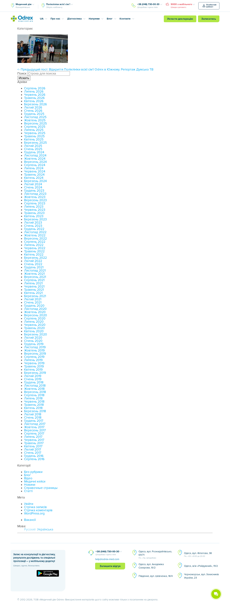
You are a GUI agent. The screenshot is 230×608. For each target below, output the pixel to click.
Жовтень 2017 (34, 427)
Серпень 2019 (34, 357)
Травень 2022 (34, 251)
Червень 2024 (34, 171)
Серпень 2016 (34, 459)
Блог (109, 18)
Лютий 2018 (32, 414)
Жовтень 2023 (34, 197)
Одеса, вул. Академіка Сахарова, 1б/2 (151, 566)
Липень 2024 (33, 168)
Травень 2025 (34, 136)
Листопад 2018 (35, 386)
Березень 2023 (35, 219)
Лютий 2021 (32, 299)
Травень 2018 (34, 405)
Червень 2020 (34, 325)
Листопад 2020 (35, 309)
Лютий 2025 (33, 146)
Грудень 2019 (33, 344)
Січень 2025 (33, 149)
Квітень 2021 (33, 293)
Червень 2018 (34, 402)
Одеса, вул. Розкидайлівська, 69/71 (155, 554)
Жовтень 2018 (34, 389)
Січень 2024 (33, 187)
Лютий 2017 (32, 450)
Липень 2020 (34, 322)
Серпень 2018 (34, 395)
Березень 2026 (35, 104)
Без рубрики (33, 472)
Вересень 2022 (35, 239)
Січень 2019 (32, 379)
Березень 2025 (35, 143)
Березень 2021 (35, 296)
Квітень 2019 (33, 370)
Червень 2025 (34, 133)
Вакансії (30, 520)
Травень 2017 (34, 443)
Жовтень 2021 (34, 274)
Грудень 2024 (34, 152)
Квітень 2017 (33, 446)
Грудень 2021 (33, 267)
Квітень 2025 (33, 139)
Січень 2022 (33, 264)
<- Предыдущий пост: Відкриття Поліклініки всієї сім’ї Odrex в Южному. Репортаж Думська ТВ (85, 69)
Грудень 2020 (34, 306)
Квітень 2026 (33, 101)
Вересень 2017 (35, 430)
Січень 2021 (32, 303)
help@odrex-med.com (107, 559)
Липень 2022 (33, 245)
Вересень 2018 (35, 392)
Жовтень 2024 (34, 159)
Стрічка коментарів (38, 510)
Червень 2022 (34, 248)
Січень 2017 (32, 453)
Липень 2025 (33, 130)
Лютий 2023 (33, 223)
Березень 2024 (35, 181)
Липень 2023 (33, 207)
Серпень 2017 (34, 434)
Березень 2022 (35, 258)
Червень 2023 (34, 210)
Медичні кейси (34, 482)
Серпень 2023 (34, 203)
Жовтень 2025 (34, 120)
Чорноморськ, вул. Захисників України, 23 (201, 576)
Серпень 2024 (34, 165)
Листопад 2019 (35, 347)
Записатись (208, 19)
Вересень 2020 (35, 315)
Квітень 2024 (33, 178)
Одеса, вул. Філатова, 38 (198, 554)
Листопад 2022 (35, 232)
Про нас (55, 18)
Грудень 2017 (33, 421)
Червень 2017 (34, 440)
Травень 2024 (34, 175)
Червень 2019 (34, 363)
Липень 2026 (33, 92)
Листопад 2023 (35, 194)
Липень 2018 (33, 398)
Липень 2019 (33, 360)
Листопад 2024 (35, 155)
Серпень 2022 (34, 242)
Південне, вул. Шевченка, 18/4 (156, 576)
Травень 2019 (34, 366)
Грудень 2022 (34, 229)
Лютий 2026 (33, 108)
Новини (29, 485)
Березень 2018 (35, 411)
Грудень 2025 (34, 114)
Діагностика (74, 18)
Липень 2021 (33, 283)
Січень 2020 (33, 341)
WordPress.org (34, 513)
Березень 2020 (35, 334)
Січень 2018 (32, 418)
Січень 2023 (33, 226)
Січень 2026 (33, 111)
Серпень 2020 (34, 318)
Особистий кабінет (211, 6)
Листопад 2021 (35, 271)
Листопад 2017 (34, 424)
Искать (24, 78)
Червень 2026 (34, 95)
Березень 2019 (35, 373)
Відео (28, 478)
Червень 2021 (34, 287)
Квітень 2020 (34, 331)
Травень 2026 (34, 98)
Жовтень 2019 (34, 350)
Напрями (94, 18)
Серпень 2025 (34, 127)
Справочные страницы (41, 488)
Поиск (21, 74)
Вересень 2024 (35, 162)
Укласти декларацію (180, 19)
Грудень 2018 (33, 382)
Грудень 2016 (33, 456)
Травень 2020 (34, 328)
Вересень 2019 (35, 354)
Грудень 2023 (34, 191)
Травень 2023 (34, 213)
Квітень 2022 (33, 255)
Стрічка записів (35, 507)
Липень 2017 (33, 437)
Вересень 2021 (35, 277)
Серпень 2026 (34, 88)
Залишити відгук (110, 566)
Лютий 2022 (33, 261)
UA (41, 18)
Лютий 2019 (32, 376)
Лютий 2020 (33, 338)
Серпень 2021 (34, 280)
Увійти (28, 504)
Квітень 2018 (33, 408)
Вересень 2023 (35, 200)
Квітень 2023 (33, 216)
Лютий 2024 (33, 184)
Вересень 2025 (35, 124)
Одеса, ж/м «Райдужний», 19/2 (201, 565)
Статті (28, 491)
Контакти (125, 18)
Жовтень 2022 (34, 235)
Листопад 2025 (35, 117)
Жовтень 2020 (35, 312)
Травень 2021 (34, 290)
